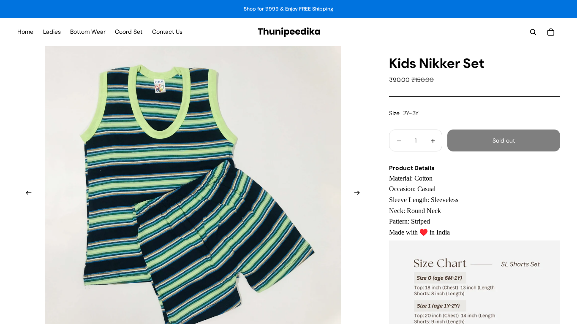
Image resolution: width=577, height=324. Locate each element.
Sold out (504, 140)
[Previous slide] (26, 194)
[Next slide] (359, 194)
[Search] (533, 32)
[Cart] (551, 32)
